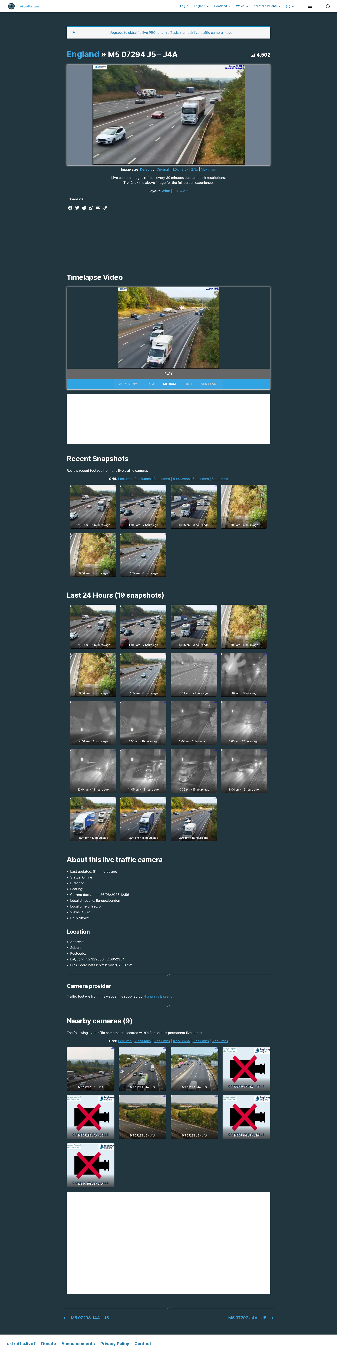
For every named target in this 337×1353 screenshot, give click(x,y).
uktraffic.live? (21, 1343)
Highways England (158, 996)
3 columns (162, 479)
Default (146, 169)
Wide (165, 191)
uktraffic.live (29, 6)
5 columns (201, 479)
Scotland (220, 6)
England (199, 6)
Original (163, 169)
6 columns (220, 479)
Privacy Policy (114, 1343)
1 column (125, 479)
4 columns (181, 479)
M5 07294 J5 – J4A (143, 54)
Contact (142, 1343)
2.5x (194, 169)
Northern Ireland (265, 6)
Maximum (208, 169)
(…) (288, 6)
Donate (48, 1343)
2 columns (142, 479)
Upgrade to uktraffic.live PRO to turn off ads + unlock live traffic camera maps (171, 33)
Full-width (181, 191)
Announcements (78, 1343)
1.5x (176, 169)
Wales (240, 6)
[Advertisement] (168, 238)
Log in (184, 6)
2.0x (184, 169)
